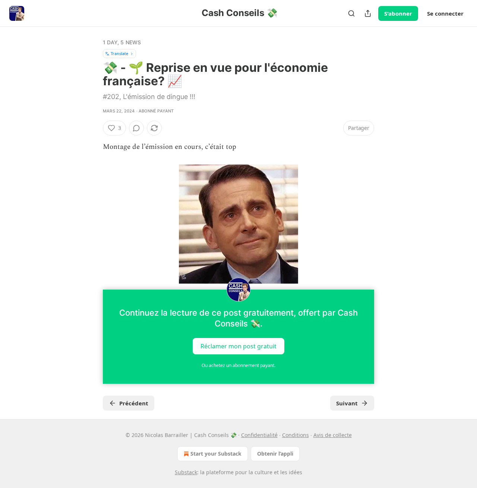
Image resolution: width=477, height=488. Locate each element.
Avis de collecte (332, 434)
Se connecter (445, 13)
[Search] (351, 13)
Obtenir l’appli (275, 453)
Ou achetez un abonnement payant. (238, 365)
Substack (186, 472)
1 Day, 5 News (122, 42)
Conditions (295, 434)
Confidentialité (259, 434)
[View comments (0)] (136, 128)
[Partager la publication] (367, 13)
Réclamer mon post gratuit (238, 346)
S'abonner (398, 13)
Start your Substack (215, 453)
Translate (119, 53)
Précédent (133, 403)
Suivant (347, 403)
